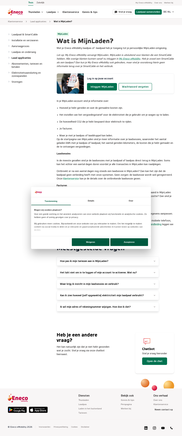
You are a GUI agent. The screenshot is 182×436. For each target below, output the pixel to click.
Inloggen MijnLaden (102, 86)
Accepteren (129, 242)
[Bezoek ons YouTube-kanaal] (163, 428)
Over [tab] (131, 201)
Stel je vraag (125, 12)
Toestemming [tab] (51, 201)
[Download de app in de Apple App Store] (38, 410)
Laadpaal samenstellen (148, 12)
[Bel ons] (171, 428)
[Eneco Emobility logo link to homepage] (15, 12)
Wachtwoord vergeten (135, 86)
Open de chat (154, 361)
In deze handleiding (151, 224)
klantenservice (71, 178)
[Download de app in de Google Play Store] (17, 410)
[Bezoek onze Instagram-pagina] (154, 428)
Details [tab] (91, 201)
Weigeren (90, 242)
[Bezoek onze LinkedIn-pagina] (146, 428)
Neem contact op (164, 409)
